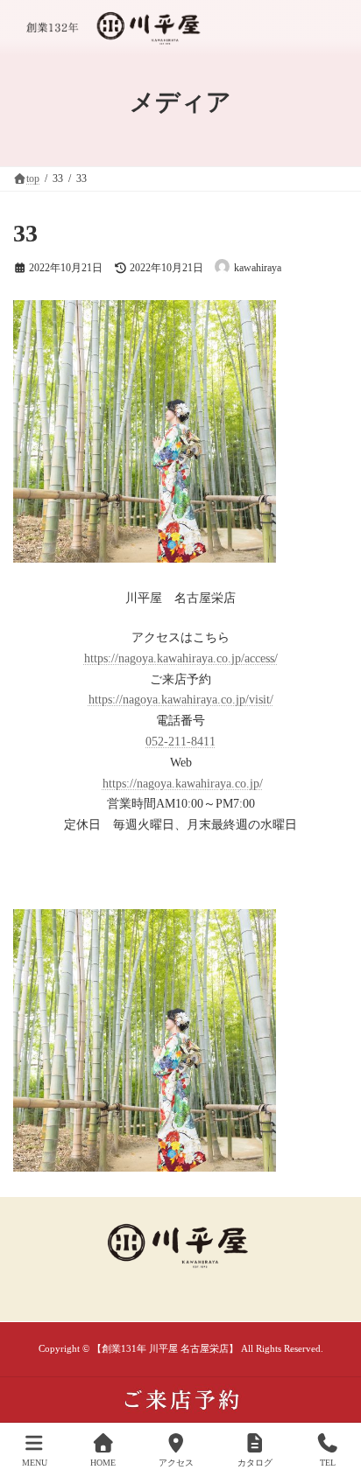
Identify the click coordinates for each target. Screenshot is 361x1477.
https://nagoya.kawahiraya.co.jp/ (183, 783)
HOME (103, 1462)
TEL (328, 1462)
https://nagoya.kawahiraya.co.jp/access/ (181, 658)
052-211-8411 (180, 741)
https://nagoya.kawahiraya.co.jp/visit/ (180, 699)
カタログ (255, 1462)
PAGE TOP (333, 1394)
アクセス (176, 1462)
